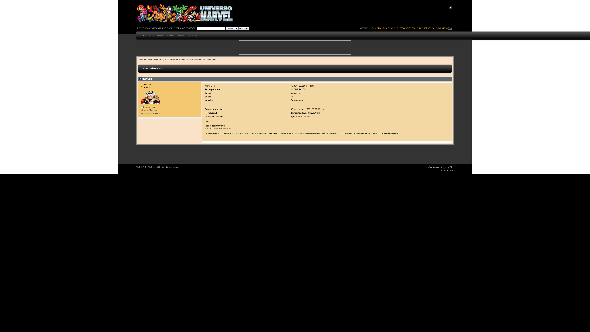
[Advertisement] (295, 47)
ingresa (178, 28)
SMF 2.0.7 (141, 167)
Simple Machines (169, 167)
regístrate (190, 28)
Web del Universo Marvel (150, 59)
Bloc (452, 167)
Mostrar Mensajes (149, 110)
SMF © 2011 (154, 167)
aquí (450, 28)
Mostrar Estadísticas (151, 113)
